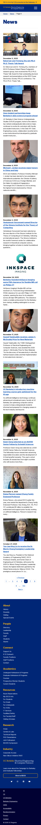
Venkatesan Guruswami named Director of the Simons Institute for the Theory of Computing (20, 225)
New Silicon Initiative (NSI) (12, 756)
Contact (6, 663)
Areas (5, 729)
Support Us (7, 651)
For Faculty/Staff (9, 716)
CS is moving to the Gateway (24, 2)
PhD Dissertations (9, 737)
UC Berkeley (7, 798)
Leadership (7, 630)
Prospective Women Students (14, 681)
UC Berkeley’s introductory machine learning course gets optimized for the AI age (19, 391)
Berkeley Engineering (10, 801)
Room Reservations (10, 694)
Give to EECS (20, 776)
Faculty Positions (9, 657)
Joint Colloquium (9, 740)
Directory (6, 627)
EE (4, 791)
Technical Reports (9, 735)
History (5, 609)
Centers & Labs (8, 732)
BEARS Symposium (10, 743)
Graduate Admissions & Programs (15, 675)
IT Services (7, 711)
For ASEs (6, 708)
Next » (21, 589)
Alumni (5, 642)
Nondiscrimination (9, 812)
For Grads (6, 702)
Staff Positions (8, 660)
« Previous (21, 578)
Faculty (6, 633)
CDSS (5, 805)
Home (5, 14)
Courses (6, 678)
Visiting (5, 615)
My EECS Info (8, 696)
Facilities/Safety (9, 713)
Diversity (6, 612)
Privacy (5, 815)
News (12, 14)
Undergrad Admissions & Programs (15, 673)
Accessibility (7, 808)
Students (6, 639)
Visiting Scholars (9, 719)
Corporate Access (9, 753)
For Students (7, 699)
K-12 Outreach (8, 654)
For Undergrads (8, 705)
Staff (5, 636)
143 (23, 586)
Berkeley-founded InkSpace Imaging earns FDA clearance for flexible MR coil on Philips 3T (20, 282)
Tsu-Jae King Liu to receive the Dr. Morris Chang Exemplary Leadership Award (18, 549)
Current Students (9, 684)
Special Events (8, 618)
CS (4, 794)
